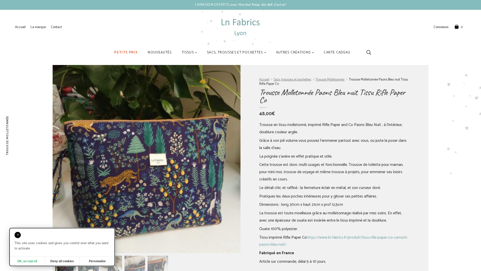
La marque (38, 27)
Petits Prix (126, 52)
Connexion (441, 27)
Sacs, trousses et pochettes (235, 52)
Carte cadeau (337, 52)
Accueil (20, 27)
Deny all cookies (62, 261)
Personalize (97, 261)
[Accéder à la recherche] (369, 52)
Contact (56, 27)
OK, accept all (27, 261)
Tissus (188, 52)
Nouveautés (160, 52)
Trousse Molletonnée (329, 79)
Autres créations (293, 52)
